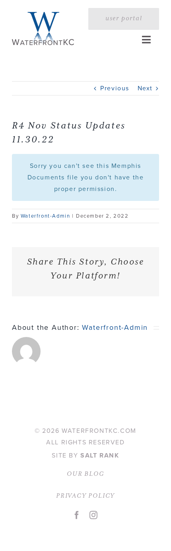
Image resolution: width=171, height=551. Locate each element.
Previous (114, 88)
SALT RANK (99, 455)
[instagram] (93, 515)
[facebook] (77, 515)
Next (145, 88)
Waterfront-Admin (45, 216)
